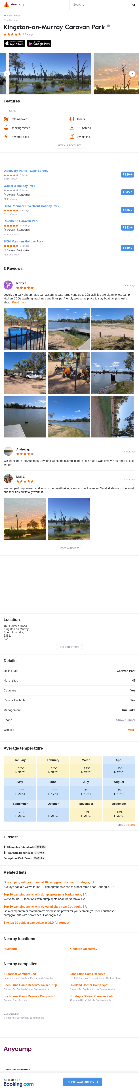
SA (5, 20)
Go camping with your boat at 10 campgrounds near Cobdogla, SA (49, 882)
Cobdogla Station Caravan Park (91, 996)
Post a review (69, 548)
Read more (19, 302)
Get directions (69, 647)
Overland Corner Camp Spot (89, 985)
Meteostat (130, 825)
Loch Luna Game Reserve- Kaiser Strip (30, 985)
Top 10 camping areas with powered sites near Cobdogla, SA (45, 906)
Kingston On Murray (83, 948)
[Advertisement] (69, 584)
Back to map (13, 15)
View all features (69, 145)
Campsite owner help (17, 1069)
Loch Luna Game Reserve (87, 973)
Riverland (13, 20)
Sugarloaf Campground (20, 973)
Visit (131, 729)
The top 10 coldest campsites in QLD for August (36, 922)
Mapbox (10, 1018)
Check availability (81, 1082)
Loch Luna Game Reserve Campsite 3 (29, 996)
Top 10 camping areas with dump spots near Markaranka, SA (45, 894)
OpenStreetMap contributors (30, 1018)
